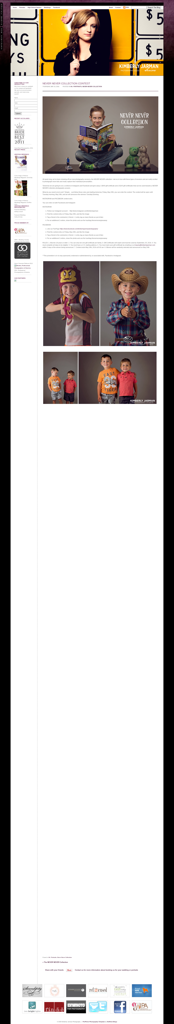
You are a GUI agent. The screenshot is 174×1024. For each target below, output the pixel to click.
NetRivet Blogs (112, 1021)
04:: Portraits (76, 86)
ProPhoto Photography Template (94, 1021)
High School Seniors (34, 7)
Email (111, 7)
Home (15, 7)
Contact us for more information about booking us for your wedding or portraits (106, 970)
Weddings (47, 7)
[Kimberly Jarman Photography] (87, 5)
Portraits (22, 7)
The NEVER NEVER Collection (55, 962)
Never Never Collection (92, 86)
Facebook (56, 7)
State (16, 103)
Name (16, 97)
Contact (118, 7)
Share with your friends (54, 970)
